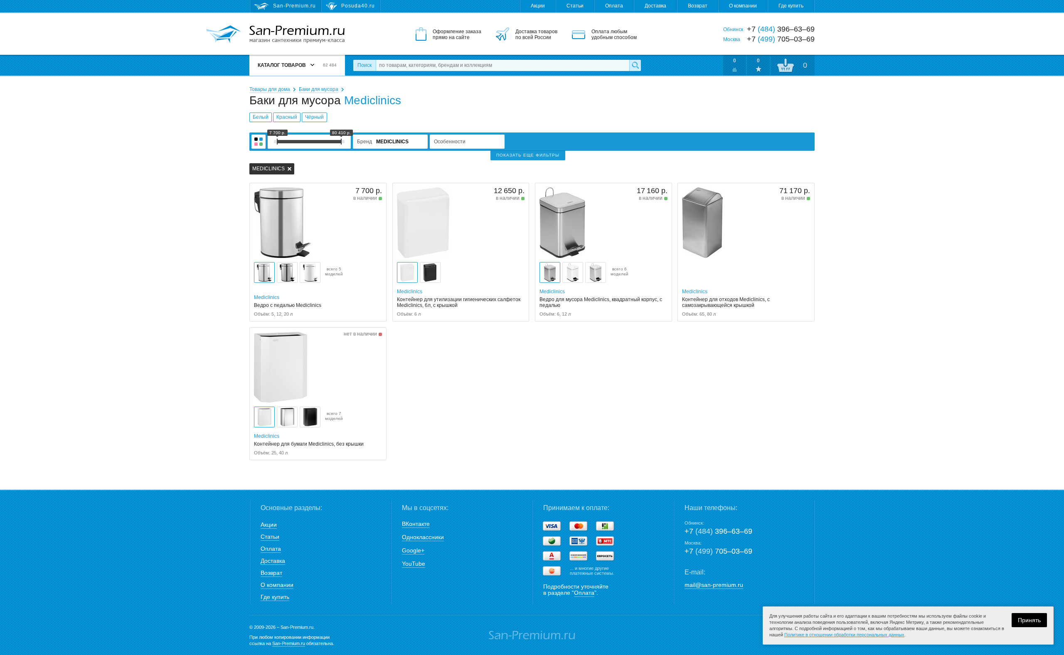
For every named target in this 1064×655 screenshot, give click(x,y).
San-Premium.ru (288, 643)
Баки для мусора (318, 89)
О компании (743, 6)
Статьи (575, 6)
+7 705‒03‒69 (718, 551)
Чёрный (314, 117)
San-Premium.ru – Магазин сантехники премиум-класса (297, 34)
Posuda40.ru (358, 6)
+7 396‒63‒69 (718, 531)
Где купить (790, 6)
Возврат (697, 6)
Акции (538, 6)
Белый (260, 117)
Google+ (413, 550)
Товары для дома (269, 89)
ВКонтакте (416, 523)
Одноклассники (423, 537)
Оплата (614, 6)
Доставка (655, 6)
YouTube (413, 563)
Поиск (364, 65)
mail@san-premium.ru (714, 584)
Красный (286, 117)
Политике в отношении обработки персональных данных (844, 634)
